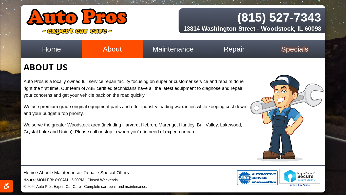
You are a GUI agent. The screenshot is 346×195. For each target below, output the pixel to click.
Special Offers (114, 172)
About (112, 49)
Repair (233, 49)
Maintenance (173, 49)
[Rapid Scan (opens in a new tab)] (300, 177)
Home (51, 49)
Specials (294, 49)
